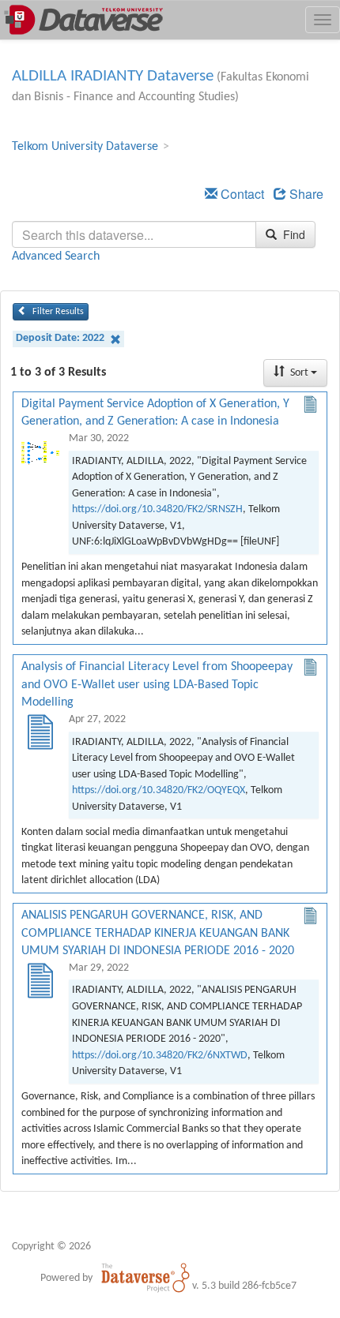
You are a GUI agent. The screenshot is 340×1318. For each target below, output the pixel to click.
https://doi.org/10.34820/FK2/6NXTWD (159, 1056)
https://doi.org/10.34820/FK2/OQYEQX (158, 790)
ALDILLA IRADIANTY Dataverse (112, 76)
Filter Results (57, 311)
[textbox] (134, 234)
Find (292, 234)
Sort (299, 373)
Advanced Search (56, 256)
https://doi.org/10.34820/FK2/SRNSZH (157, 509)
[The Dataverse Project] (145, 1277)
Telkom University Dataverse (85, 146)
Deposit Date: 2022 (61, 338)
